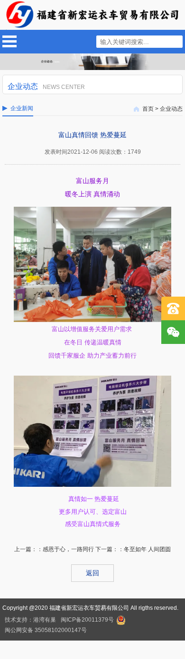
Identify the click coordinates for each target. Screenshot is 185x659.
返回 (92, 573)
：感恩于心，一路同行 (65, 549)
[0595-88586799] (173, 308)
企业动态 (171, 108)
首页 (148, 108)
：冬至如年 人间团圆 (144, 549)
